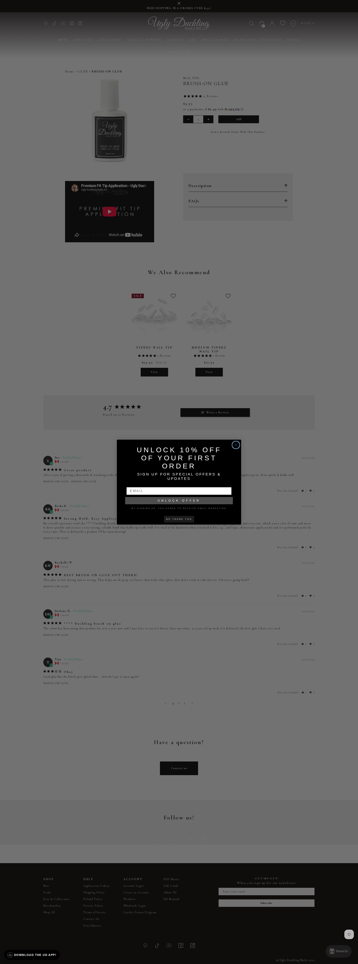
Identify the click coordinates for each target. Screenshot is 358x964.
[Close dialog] (235, 445)
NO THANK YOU (179, 519)
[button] (32, 955)
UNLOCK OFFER (179, 500)
